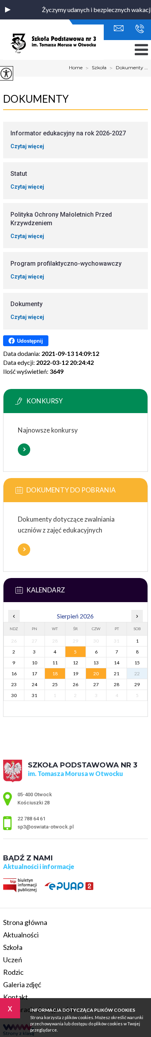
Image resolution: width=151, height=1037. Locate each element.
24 (34, 684)
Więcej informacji (24, 449)
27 (96, 684)
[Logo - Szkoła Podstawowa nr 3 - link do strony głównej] (53, 43)
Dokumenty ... (129, 68)
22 (137, 673)
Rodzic (13, 972)
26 (75, 684)
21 (116, 673)
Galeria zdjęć (22, 984)
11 (55, 663)
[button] (7, 9)
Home (75, 67)
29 (137, 684)
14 (116, 663)
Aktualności (21, 934)
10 (34, 663)
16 (14, 673)
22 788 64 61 (137, 29)
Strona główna (25, 922)
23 (14, 684)
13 (96, 663)
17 (34, 673)
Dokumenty (36, 99)
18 (55, 673)
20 (96, 673)
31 (34, 695)
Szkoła (96, 68)
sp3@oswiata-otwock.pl (120, 29)
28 (116, 684)
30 (14, 695)
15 (137, 663)
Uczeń (12, 959)
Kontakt (15, 997)
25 (55, 684)
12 (75, 663)
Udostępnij (30, 341)
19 (75, 673)
